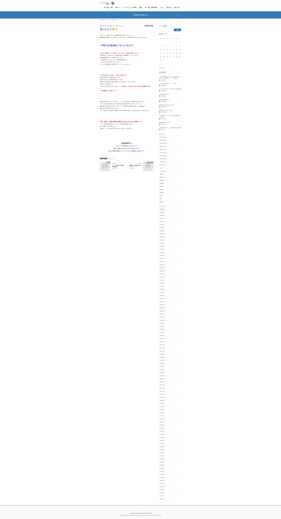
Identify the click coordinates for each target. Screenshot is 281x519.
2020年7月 (162, 431)
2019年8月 (162, 449)
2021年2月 (162, 412)
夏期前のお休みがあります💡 (166, 110)
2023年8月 (162, 320)
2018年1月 (162, 483)
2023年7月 (162, 323)
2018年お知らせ (163, 140)
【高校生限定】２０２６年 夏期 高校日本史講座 (170, 127)
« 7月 (161, 64)
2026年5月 (162, 218)
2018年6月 (162, 471)
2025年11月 (162, 237)
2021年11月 (162, 385)
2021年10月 (162, 388)
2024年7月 (162, 286)
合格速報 (162, 183)
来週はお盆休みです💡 (164, 94)
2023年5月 (162, 329)
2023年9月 (162, 317)
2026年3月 (162, 224)
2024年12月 (162, 271)
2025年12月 (162, 234)
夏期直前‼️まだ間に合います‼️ (166, 105)
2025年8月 (162, 246)
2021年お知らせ (163, 149)
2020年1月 (162, 443)
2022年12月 (162, 344)
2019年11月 (162, 446)
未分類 (161, 195)
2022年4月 (162, 369)
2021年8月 (162, 394)
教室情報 (162, 189)
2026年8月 (162, 209)
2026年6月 (162, 215)
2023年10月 (162, 314)
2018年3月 (162, 477)
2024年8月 (162, 283)
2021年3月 (162, 409)
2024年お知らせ (163, 158)
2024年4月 (162, 295)
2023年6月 (162, 326)
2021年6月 (162, 400)
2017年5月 (162, 492)
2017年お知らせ (163, 137)
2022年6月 (162, 363)
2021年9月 (162, 391)
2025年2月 (162, 264)
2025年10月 (162, 240)
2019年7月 (162, 452)
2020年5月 (162, 437)
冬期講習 (162, 174)
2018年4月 (162, 474)
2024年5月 (162, 292)
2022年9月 (162, 354)
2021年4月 (162, 406)
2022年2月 (162, 375)
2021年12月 (162, 381)
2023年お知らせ (163, 155)
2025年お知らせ (163, 161)
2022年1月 (162, 378)
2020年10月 (162, 425)
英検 (161, 198)
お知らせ (162, 168)
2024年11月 (162, 274)
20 (170, 53)
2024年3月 (162, 298)
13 (170, 49)
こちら (131, 146)
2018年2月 (162, 480)
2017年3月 (162, 499)
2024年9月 (162, 280)
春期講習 (162, 192)
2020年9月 (162, 428)
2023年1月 (162, 341)
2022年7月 (162, 360)
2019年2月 (162, 462)
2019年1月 (162, 465)
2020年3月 (162, 440)
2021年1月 (162, 415)
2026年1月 (162, 230)
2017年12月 (162, 486)
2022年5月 (162, 366)
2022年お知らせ (149, 25)
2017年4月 (162, 496)
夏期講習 (162, 186)
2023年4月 (162, 332)
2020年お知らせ (163, 146)
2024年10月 (162, 277)
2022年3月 (162, 372)
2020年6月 (162, 434)
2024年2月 (162, 301)
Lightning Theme (134, 515)
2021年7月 (162, 397)
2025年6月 (162, 252)
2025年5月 (162, 255)
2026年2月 (162, 227)
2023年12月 (162, 307)
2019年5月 (162, 455)
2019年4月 (162, 459)
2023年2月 (162, 338)
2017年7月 (162, 489)
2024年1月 (162, 304)
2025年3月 (162, 261)
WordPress (127, 515)
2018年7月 (162, 468)
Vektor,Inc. (154, 515)
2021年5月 (162, 403)
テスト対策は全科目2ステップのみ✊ (167, 83)
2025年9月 (162, 243)
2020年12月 (162, 418)
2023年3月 (162, 335)
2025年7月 (162, 249)
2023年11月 (162, 311)
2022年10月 (162, 351)
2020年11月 (162, 422)
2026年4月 (162, 221)
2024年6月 (162, 289)
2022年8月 (162, 357)
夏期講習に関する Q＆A (164, 122)
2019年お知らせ (163, 143)
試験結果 (162, 201)
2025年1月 (162, 267)
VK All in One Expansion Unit (145, 515)
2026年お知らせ (163, 164)
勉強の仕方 (162, 177)
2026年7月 (162, 212)
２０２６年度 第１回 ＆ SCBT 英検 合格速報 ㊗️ (170, 88)
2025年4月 (162, 258)
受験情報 (162, 180)
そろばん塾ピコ (163, 171)
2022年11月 (162, 348)
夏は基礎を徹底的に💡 (164, 99)
